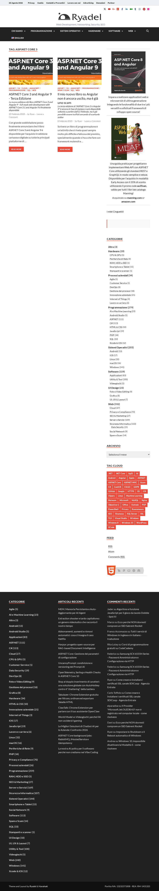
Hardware (94, 30)
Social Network (117, 431)
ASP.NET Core (114, 482)
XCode (111, 527)
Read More (15, 148)
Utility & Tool (116, 379)
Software (114, 30)
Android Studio (117, 315)
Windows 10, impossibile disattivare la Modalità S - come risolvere (126, 745)
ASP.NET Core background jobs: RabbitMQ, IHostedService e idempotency (75, 739)
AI (137, 473)
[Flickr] (148, 9)
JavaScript (34, 88)
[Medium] (131, 9)
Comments (116, 556)
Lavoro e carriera (118, 303)
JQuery (111, 496)
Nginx (144, 500)
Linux (112, 359)
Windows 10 (127, 522)
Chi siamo (17, 30)
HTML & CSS (116, 327)
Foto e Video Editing (119, 391)
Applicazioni (116, 375)
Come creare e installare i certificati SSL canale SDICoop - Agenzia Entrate (128, 683)
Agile (112, 279)
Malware (112, 500)
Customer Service (118, 283)
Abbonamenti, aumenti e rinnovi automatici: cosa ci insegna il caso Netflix (75, 635)
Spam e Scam (63, 90)
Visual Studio (121, 518)
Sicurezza (119, 513)
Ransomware (138, 509)
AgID (130, 473)
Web (130, 30)
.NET (110, 473)
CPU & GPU (115, 255)
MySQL (135, 500)
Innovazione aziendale (120, 295)
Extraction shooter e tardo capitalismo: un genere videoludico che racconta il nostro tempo (79, 622)
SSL (142, 513)
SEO (110, 513)
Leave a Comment (92, 121)
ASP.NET (12, 88)
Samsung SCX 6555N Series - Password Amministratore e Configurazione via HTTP (128, 657)
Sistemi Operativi (70, 30)
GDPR (136, 487)
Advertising (88, 3)
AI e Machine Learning (120, 311)
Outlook (135, 505)
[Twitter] (105, 9)
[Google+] (113, 9)
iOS (111, 355)
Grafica (113, 395)
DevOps (114, 287)
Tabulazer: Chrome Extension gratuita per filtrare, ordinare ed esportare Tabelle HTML (78, 698)
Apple (131, 478)
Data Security (117, 427)
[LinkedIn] (126, 9)
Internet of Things (118, 299)
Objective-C (113, 505)
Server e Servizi (117, 419)
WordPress (141, 522)
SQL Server (132, 513)
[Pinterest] (144, 9)
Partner (111, 3)
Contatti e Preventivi (55, 3)
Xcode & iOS (116, 343)
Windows (114, 367)
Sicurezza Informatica (120, 424)
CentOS (117, 487)
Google (121, 491)
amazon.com (128, 201)
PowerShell (113, 509)
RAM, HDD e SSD (118, 263)
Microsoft (124, 500)
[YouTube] (109, 9)
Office (125, 505)
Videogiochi (115, 383)
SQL (29, 90)
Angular (122, 478)
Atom (111, 551)
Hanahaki (43, 886)
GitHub (111, 491)
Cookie (40, 3)
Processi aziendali (118, 275)
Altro (111, 246)
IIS (138, 491)
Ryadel (33, 886)
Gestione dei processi (120, 291)
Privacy (31, 3)
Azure (142, 482)
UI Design (113, 387)
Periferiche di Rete (119, 259)
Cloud (24, 88)
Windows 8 (113, 522)
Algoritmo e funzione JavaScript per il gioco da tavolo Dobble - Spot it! (128, 613)
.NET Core (120, 473)
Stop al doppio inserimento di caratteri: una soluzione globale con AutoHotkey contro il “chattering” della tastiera (79, 685)
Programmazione (41, 30)
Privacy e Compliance (120, 412)
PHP (112, 335)
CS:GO (127, 487)
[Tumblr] (135, 9)
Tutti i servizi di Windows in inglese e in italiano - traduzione (127, 635)
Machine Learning (134, 496)
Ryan (32, 114)
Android (114, 351)
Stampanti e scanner (119, 270)
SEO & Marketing (118, 415)
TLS (110, 518)
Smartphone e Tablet (119, 266)
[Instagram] (139, 9)
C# (19, 88)
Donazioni (100, 3)
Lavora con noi (74, 3)
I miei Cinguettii (115, 211)
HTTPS (131, 491)
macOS (113, 363)
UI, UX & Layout (117, 399)
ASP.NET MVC (130, 482)
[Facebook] (122, 9)
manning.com (134, 197)
